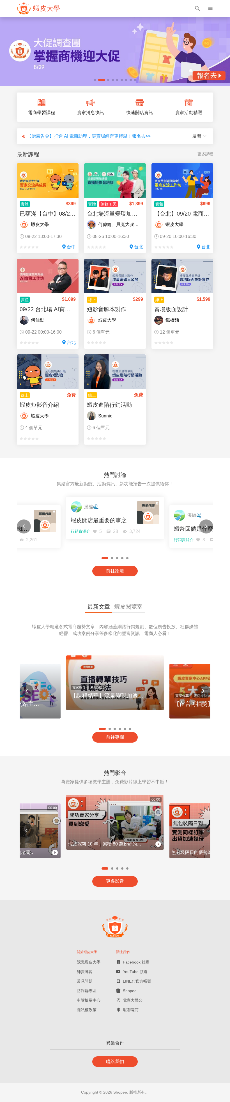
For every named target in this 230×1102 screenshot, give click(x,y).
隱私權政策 (86, 1010)
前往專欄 (115, 737)
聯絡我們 (115, 1061)
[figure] (38, 8)
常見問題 (85, 981)
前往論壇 (115, 571)
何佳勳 (37, 320)
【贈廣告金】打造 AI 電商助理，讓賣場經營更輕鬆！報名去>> (89, 136)
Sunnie (105, 415)
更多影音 (115, 881)
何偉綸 (105, 224)
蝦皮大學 (40, 224)
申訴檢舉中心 (88, 1000)
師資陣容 (85, 971)
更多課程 (205, 154)
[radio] (21, 247)
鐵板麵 (172, 320)
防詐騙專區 (86, 990)
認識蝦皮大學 (88, 962)
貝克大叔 (125, 224)
